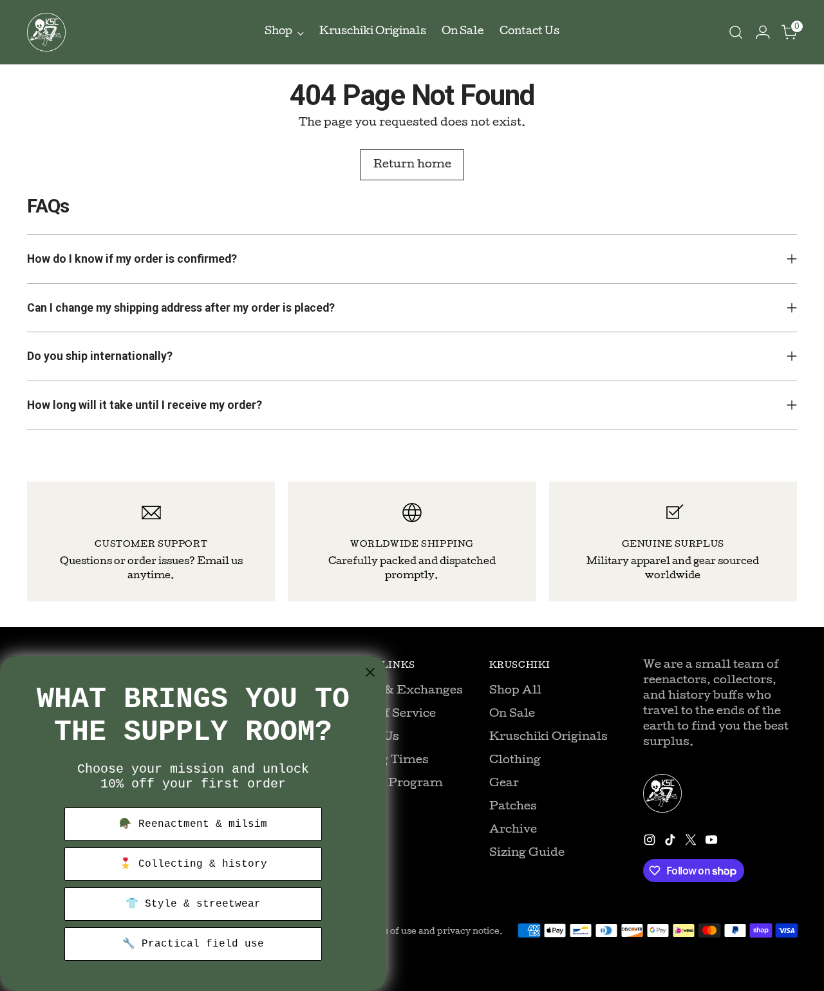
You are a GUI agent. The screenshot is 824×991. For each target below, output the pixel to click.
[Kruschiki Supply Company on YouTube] (712, 842)
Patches (513, 807)
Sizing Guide (527, 853)
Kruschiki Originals (548, 737)
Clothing (515, 760)
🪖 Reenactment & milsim (193, 824)
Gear (504, 784)
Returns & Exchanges (399, 691)
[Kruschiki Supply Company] (46, 32)
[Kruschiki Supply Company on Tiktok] (671, 842)
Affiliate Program (389, 784)
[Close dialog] (370, 672)
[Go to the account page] (763, 32)
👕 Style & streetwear (193, 904)
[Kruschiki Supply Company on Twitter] (692, 842)
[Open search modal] (736, 32)
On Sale (512, 714)
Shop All (515, 691)
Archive (513, 830)
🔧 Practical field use (193, 944)
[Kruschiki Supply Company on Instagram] (651, 842)
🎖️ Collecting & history (193, 864)
